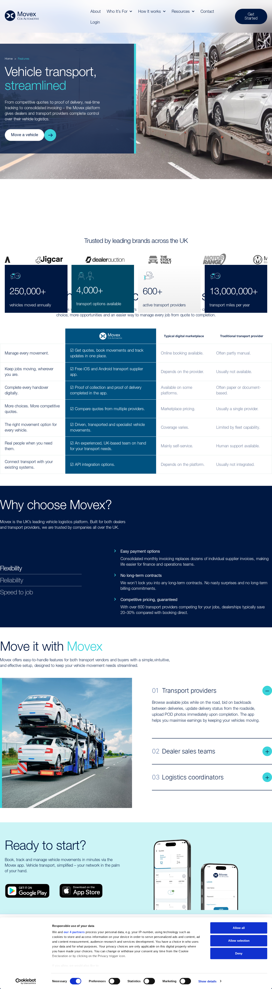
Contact (207, 11)
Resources (181, 11)
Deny (238, 953)
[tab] (41, 569)
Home (9, 58)
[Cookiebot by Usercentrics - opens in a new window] (25, 981)
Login (95, 22)
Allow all (239, 928)
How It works (149, 11)
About (95, 11)
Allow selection (238, 940)
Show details (207, 981)
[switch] (114, 981)
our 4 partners (74, 932)
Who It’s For (117, 11)
